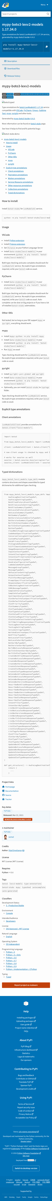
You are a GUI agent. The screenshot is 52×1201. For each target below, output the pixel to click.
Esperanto (31, 1184)
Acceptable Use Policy (25, 1117)
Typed (8, 976)
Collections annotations (18, 189)
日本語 (32, 1180)
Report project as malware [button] (26, 985)
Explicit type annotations (16, 167)
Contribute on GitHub (25, 1078)
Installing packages (25, 1017)
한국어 (40, 1184)
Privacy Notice (25, 1114)
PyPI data (7, 811)
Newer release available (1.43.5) (18, 819)
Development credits (25, 1088)
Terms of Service (25, 1104)
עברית (24, 1184)
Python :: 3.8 (11, 963)
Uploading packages (25, 1021)
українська (10, 1182)
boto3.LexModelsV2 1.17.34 (31, 107)
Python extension (17, 240)
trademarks (15, 1148)
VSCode (19, 110)
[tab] (26, 61)
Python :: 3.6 (11, 957)
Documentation (12, 791)
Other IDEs (12, 156)
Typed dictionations (16, 192)
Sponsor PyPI (26, 1085)
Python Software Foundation (36, 1148)
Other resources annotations (20, 185)
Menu (43, 4)
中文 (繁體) (46, 1182)
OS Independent (13, 944)
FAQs (26, 1031)
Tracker (8, 799)
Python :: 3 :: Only (13, 954)
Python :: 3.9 (11, 966)
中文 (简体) (36, 1182)
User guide (24, 1024)
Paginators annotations (18, 174)
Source (8, 795)
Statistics (26, 1053)
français (25, 1180)
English (9, 936)
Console (9, 913)
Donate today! (26, 1141)
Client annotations (16, 171)
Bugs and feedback (26, 1075)
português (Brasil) (43, 1180)
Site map (26, 1155)
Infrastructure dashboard (25, 1049)
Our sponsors (26, 1060)
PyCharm (28, 110)
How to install (12, 142)
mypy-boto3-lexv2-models (15, 139)
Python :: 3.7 (11, 960)
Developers (10, 921)
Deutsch (27, 1182)
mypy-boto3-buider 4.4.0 (24, 118)
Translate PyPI (25, 1082)
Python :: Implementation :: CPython (21, 969)
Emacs (35, 110)
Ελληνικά (19, 1182)
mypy (9, 113)
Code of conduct (25, 1110)
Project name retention (25, 1027)
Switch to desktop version (26, 1168)
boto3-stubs (36, 123)
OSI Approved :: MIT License (17, 928)
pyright (15, 113)
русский (17, 1184)
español (17, 1180)
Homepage (10, 786)
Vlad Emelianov (15, 850)
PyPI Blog (25, 1046)
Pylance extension (17, 244)
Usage (8, 146)
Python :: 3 (10, 952)
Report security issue (26, 1107)
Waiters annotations (16, 178)
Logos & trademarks (26, 1056)
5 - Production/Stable (15, 905)
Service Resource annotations (20, 182)
